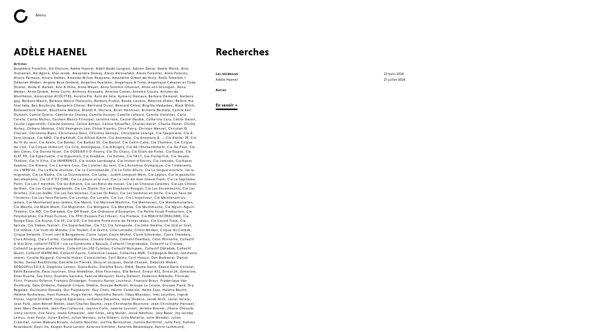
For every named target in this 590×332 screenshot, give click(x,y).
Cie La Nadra (43, 174)
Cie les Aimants (70, 184)
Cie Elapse (174, 151)
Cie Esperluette (43, 156)
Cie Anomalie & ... (149, 137)
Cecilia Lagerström (29, 124)
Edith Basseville (27, 271)
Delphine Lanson (61, 267)
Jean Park (22, 303)
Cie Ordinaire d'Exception (113, 211)
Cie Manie (82, 202)
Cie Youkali (79, 230)
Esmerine (188, 271)
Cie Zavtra (98, 230)
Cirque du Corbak (175, 230)
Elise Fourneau (108, 271)
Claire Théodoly (177, 234)
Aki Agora (41, 73)
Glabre (92, 285)
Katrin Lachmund (169, 327)
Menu (41, 15)
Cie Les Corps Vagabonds (50, 188)
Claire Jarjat (96, 234)
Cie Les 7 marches (40, 184)
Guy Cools (100, 290)
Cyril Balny (117, 257)
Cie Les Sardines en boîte (141, 193)
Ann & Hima (66, 87)
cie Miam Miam (46, 207)
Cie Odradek (54, 211)
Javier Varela (179, 299)
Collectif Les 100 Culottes (88, 248)
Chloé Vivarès (104, 128)
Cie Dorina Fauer (47, 151)
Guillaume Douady (45, 290)
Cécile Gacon (184, 119)
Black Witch (184, 105)
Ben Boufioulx (43, 105)
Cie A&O (44, 137)
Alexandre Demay (87, 73)
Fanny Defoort (128, 276)
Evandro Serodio (68, 276)
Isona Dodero (133, 299)
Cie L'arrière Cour (65, 165)
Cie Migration (73, 207)
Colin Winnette (165, 239)
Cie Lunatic (99, 197)
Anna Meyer (88, 87)
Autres (221, 90)
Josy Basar (164, 313)
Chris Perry (127, 128)
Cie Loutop (78, 197)
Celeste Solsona (61, 124)
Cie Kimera (38, 165)
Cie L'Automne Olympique (140, 165)
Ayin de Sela (105, 96)
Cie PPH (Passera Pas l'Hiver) (93, 216)
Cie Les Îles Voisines (71, 193)
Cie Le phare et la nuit (90, 179)
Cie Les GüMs (41, 193)
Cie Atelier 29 (177, 137)
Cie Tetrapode (120, 225)
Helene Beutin (174, 290)
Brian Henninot (126, 110)
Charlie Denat (170, 124)
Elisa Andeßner (80, 271)
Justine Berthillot (147, 322)
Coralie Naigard (40, 257)
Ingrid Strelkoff (39, 299)
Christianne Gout (73, 133)
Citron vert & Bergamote (63, 234)
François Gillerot (38, 280)
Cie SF (59, 220)
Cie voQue (23, 230)
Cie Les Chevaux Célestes (148, 184)
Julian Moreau (83, 317)
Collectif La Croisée (166, 244)
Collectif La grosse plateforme (39, 248)
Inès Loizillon (164, 294)
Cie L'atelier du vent (99, 165)
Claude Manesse (75, 239)
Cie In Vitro (39, 161)
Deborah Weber (163, 262)
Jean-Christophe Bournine (126, 303)
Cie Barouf (111, 142)
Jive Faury (46, 313)
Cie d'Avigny (113, 147)
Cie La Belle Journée (55, 170)
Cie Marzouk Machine (112, 202)
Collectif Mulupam (127, 248)
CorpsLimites (95, 257)
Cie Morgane (98, 207)
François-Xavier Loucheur (110, 280)
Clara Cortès (48, 239)
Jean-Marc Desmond (31, 308)
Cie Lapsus (157, 174)
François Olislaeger (70, 280)
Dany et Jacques (107, 262)
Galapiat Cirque (70, 285)
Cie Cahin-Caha (135, 142)
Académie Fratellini (30, 68)
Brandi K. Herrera (97, 110)
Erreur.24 (170, 271)
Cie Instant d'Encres (134, 161)
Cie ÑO (35, 211)
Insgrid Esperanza (69, 299)
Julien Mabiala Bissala (49, 322)
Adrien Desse (144, 68)
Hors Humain (58, 294)
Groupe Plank (174, 285)
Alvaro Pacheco (27, 78)
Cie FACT (134, 156)
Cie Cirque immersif (46, 147)
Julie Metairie (132, 317)
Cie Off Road (78, 211)
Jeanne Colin (97, 308)
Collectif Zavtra (73, 253)
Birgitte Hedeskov (157, 105)
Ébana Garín (146, 267)
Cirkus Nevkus (146, 230)
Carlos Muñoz (38, 119)
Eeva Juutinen (54, 271)
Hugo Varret (81, 294)
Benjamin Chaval (71, 105)
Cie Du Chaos (118, 151)
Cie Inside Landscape (97, 161)
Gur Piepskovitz (77, 290)
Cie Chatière (161, 142)
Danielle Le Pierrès (75, 262)
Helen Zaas (151, 290)
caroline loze (107, 119)
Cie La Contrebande (92, 170)
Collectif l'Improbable (129, 244)
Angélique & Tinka (130, 82)
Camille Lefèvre (130, 114)
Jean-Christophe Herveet (172, 303)
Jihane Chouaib (180, 308)
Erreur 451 (151, 271)
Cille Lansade (121, 230)
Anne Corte (60, 91)
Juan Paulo (36, 317)
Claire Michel (120, 234)
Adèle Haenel (82, 68)
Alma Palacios (176, 73)
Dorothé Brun (111, 267)
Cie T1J (100, 225)
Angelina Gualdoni (97, 82)
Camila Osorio (41, 114)
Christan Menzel (152, 128)
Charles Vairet (144, 124)
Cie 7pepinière (169, 133)
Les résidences (227, 74)
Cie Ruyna (43, 220)
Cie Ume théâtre (148, 225)
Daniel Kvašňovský (41, 262)
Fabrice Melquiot (99, 276)
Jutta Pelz (172, 322)
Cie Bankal (66, 142)
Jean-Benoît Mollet (48, 303)
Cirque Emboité (27, 234)
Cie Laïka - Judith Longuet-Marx (119, 174)
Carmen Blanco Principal (73, 119)
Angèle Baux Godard (61, 82)
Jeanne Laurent (123, 308)
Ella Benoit (131, 271)
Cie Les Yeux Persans (49, 197)
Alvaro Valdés (53, 78)
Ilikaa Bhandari (137, 294)
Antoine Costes (117, 91)
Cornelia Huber (69, 257)
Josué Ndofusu (140, 313)
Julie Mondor (158, 317)
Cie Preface (129, 216)
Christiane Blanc (43, 133)
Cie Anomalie (120, 137)
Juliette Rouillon (84, 322)
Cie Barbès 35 (88, 142)
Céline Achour (88, 124)
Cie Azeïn (47, 142)
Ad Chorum (58, 68)
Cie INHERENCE (64, 161)
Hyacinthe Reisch (108, 294)
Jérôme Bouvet (152, 308)
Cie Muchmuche (149, 207)
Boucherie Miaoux (65, 110)
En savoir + (226, 105)
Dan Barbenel (163, 257)
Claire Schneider (147, 234)
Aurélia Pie (83, 96)
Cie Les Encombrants (162, 188)
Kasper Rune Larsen (67, 327)
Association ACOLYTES (52, 96)
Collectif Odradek (160, 248)
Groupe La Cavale (145, 285)
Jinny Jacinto (25, 313)
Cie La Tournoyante (73, 174)
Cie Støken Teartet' (44, 225)
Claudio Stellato (104, 239)
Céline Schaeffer (116, 124)
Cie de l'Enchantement (146, 147)
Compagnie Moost (163, 253)
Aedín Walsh (168, 68)
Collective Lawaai (103, 253)
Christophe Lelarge (137, 133)
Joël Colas (95, 313)
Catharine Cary (158, 119)
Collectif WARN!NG (42, 253)
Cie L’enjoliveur (139, 197)
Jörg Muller (116, 313)
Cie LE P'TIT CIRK (54, 179)
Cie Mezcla (23, 207)
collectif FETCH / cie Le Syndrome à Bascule (71, 244)
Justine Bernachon (115, 322)
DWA (129, 267)
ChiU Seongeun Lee (73, 128)
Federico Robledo (157, 276)
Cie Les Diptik (86, 188)
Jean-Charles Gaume (84, 303)
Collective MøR (132, 253)
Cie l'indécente (178, 165)
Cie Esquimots (69, 156)
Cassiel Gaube (132, 119)
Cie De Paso (177, 147)
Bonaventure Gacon (30, 110)
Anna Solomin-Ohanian (119, 87)
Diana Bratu (87, 267)
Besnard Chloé (127, 105)
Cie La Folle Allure (127, 170)
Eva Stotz (44, 276)
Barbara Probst (107, 101)
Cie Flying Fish (156, 156)
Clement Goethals (135, 239)
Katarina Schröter (101, 327)
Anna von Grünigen (158, 87)
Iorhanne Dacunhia (103, 299)
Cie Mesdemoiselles (175, 202)
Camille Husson (102, 114)
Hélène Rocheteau (29, 294)
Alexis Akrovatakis (119, 73)
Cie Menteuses (144, 202)
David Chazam (136, 262)
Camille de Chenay (71, 114)
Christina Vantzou (104, 133)
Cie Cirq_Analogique (83, 147)
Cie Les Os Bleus (104, 193)
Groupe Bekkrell (114, 285)
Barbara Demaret (163, 96)
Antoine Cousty (145, 91)
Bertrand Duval (100, 105)
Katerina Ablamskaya (135, 327)
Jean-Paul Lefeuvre (67, 308)
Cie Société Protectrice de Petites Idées (115, 220)
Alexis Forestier (149, 73)
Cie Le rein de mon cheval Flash (138, 179)
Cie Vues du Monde (50, 230)
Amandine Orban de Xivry (134, 78)
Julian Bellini (58, 317)
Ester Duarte (24, 276)
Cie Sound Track (164, 220)
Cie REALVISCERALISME (161, 216)
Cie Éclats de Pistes (148, 151)
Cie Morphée (122, 207)
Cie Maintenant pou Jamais (49, 202)
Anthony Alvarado (87, 91)
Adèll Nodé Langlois (113, 68)
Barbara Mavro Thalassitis (70, 101)
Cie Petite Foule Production (161, 211)
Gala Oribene (43, 285)
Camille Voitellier (160, 114)
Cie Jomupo (163, 161)
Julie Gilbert (108, 317)
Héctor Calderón (125, 290)
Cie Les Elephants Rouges (121, 188)
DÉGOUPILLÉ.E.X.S (29, 267)
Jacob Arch (156, 299)
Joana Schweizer (71, 313)
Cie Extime (116, 156)
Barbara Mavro (34, 101)
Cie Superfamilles (77, 225)
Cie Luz (117, 197)
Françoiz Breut (146, 280)
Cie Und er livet (178, 225)
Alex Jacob (61, 73)
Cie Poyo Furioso (52, 216)
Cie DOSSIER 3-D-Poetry (84, 151)
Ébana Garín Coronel (176, 267)
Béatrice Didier (160, 101)
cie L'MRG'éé (25, 170)
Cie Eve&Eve (93, 156)
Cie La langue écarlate (164, 170)
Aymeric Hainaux (132, 96)
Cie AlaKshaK (65, 137)
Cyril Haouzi (139, 257)
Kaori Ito (41, 327)
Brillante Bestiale (156, 110)
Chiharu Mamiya (40, 128)
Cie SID (73, 220)
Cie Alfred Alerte (92, 137)
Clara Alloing (25, 239)
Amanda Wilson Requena (88, 78)
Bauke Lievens (134, 101)
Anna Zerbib (37, 91)
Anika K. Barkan (41, 87)
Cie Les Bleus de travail (104, 184)
